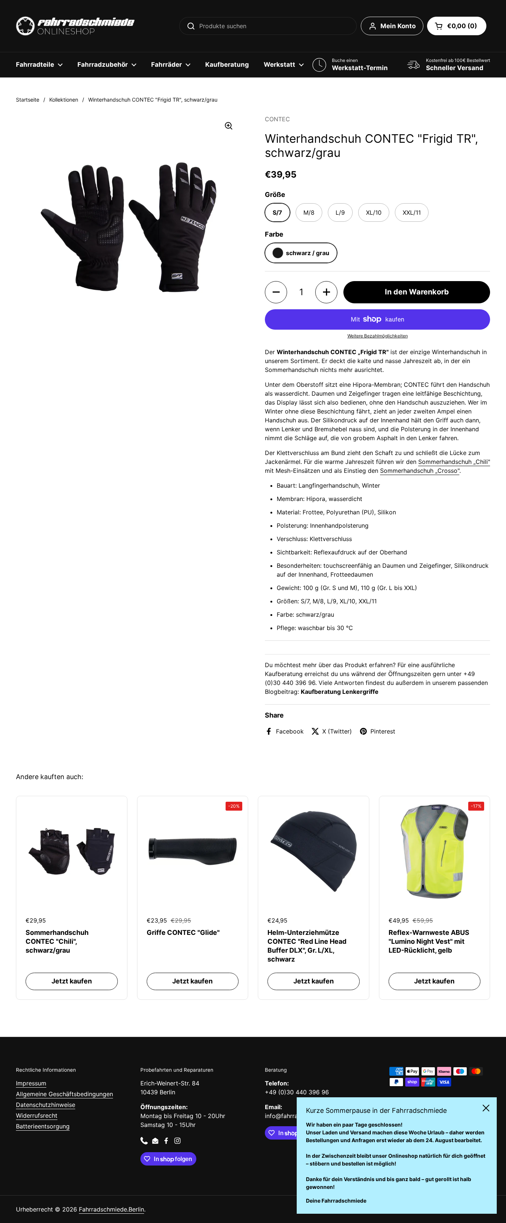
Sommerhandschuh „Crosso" (419, 470)
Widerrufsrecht (36, 1115)
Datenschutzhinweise (45, 1104)
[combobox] (268, 26)
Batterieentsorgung (43, 1126)
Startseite (27, 99)
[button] (456, 26)
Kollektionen (63, 99)
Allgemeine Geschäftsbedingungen (64, 1094)
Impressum (31, 1083)
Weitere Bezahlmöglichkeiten (377, 336)
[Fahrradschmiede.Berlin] (75, 25)
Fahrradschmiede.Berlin (111, 1209)
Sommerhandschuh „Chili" (454, 461)
